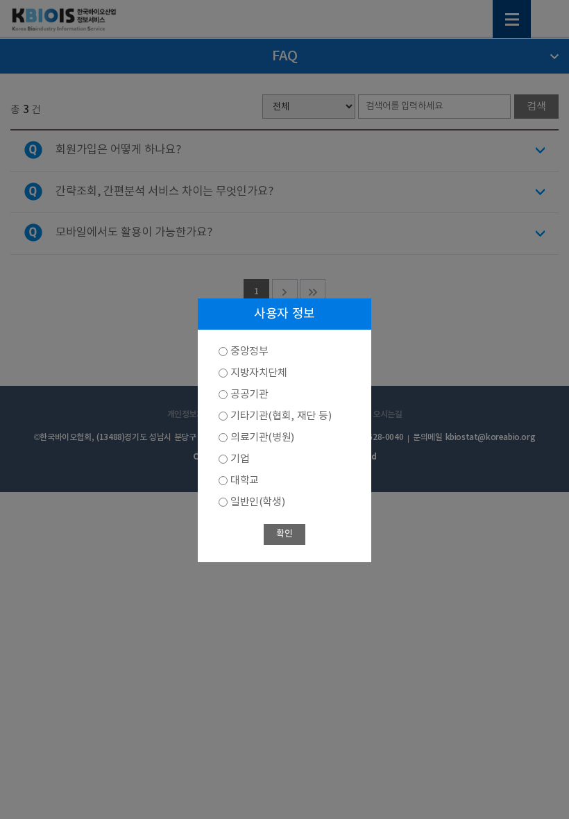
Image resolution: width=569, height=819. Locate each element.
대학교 (244, 481)
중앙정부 (249, 351)
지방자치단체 (258, 373)
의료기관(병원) (262, 438)
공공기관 (249, 394)
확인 (284, 534)
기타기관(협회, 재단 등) (280, 416)
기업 (239, 459)
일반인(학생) (257, 502)
